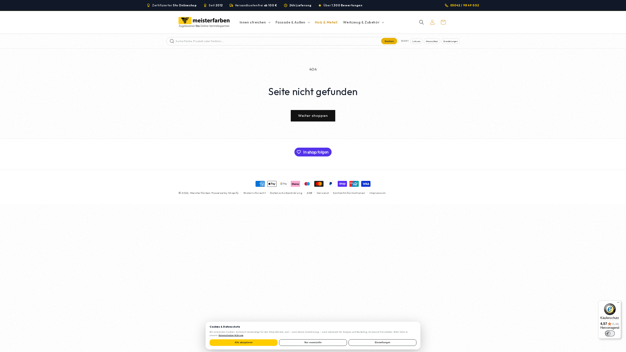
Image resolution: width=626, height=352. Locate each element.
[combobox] (278, 41)
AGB (309, 193)
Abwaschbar (432, 41)
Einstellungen (382, 342)
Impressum (377, 193)
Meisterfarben (200, 193)
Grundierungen (450, 41)
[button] (255, 22)
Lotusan (416, 41)
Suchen (389, 41)
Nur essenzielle (313, 342)
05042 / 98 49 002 (464, 5)
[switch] (610, 333)
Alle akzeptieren (244, 342)
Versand (323, 193)
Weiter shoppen (313, 115)
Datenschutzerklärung (286, 193)
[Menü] (618, 304)
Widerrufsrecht (254, 193)
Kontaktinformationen (349, 193)
